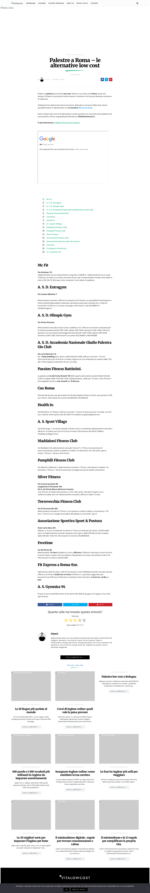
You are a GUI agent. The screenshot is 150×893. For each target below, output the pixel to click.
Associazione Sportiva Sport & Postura (63, 241)
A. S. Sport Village (54, 224)
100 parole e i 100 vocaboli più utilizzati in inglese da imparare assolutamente (31, 775)
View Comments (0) (74, 657)
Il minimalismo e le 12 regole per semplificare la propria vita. (119, 841)
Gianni (47, 79)
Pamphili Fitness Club (55, 231)
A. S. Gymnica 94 (53, 252)
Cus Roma (50, 217)
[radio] (66, 620)
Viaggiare (42, 3)
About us (70, 3)
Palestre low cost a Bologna (119, 676)
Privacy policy (79, 889)
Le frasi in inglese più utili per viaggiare (119, 773)
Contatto (94, 3)
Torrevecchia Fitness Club (57, 238)
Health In (50, 220)
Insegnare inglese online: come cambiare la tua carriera (75, 773)
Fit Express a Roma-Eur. (56, 248)
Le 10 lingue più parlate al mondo (31, 710)
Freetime (50, 245)
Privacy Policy (82, 3)
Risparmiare (30, 3)
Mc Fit (49, 199)
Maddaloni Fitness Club (56, 227)
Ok (66, 889)
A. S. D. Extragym (53, 203)
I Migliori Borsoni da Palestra (67, 122)
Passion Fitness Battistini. (57, 213)
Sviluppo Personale (56, 3)
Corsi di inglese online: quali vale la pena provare (75, 710)
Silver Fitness (52, 234)
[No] (147, 888)
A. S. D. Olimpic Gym (55, 206)
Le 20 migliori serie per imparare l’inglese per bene (31, 839)
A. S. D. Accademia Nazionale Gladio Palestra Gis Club (69, 210)
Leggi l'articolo (30, 727)
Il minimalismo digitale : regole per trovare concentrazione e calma (75, 841)
